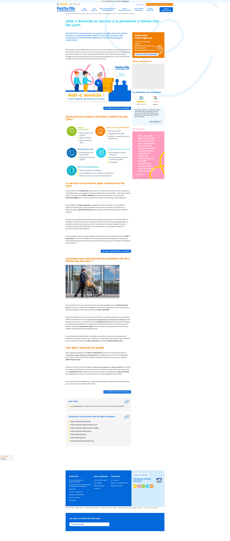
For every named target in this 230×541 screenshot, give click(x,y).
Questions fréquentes (76, 494)
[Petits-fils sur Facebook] (135, 486)
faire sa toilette (116, 367)
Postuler (97, 488)
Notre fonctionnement (125, 9)
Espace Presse (141, 475)
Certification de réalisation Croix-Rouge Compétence (106, 319)
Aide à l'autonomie (83, 129)
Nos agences (94, 9)
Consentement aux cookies (150, 507)
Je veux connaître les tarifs (116, 251)
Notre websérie (99, 486)
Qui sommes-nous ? (101, 480)
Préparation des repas (116, 133)
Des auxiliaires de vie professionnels (108, 9)
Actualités (72, 500)
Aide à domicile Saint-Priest (81, 421)
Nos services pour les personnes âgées (76, 481)
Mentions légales (79, 507)
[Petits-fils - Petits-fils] (66, 9)
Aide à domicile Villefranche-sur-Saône (85, 428)
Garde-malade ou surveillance (90, 170)
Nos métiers (98, 483)
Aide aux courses (114, 131)
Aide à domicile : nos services (77, 13)
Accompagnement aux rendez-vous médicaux (96, 173)
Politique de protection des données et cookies (130, 507)
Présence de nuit (85, 149)
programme (77, 406)
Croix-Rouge (115, 38)
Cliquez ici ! (125, 1)
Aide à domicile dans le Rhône (94, 13)
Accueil (67, 13)
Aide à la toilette (85, 138)
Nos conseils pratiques (138, 9)
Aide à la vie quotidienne (117, 128)
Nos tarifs (72, 489)
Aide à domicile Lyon (78, 437)
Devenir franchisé (117, 486)
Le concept (115, 480)
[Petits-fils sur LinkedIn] (143, 486)
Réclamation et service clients (109, 507)
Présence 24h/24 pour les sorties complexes (95, 176)
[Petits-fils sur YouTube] (151, 486)
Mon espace (140, 4)
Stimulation (113, 162)
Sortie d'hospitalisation (88, 167)
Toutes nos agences (76, 492)
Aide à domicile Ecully (78, 434)
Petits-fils (73, 476)
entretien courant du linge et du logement (81, 355)
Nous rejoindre (101, 476)
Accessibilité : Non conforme (92, 507)
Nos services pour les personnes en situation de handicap (80, 485)
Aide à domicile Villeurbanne (81, 431)
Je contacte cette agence (117, 108)
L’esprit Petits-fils (150, 9)
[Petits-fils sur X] (139, 486)
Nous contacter (166, 9)
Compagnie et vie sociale (118, 149)
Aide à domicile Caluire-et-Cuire (82, 441)
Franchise (115, 476)
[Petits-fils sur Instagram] (147, 486)
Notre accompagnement (119, 483)
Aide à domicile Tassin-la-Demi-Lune (84, 424)
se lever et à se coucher (101, 367)
